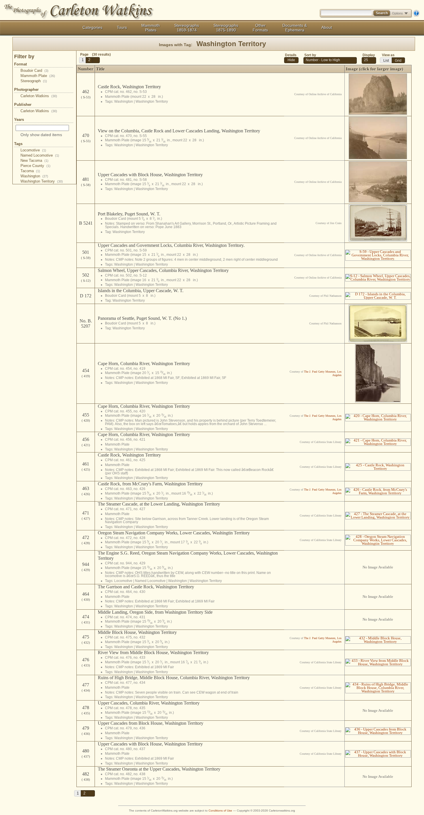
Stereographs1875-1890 (225, 27)
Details (291, 55)
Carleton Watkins (38, 96)
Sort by (310, 55)
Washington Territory (41, 181)
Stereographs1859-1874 (186, 27)
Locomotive (33, 150)
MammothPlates (150, 27)
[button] (82, 60)
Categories (92, 27)
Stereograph (33, 81)
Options (397, 13)
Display (369, 55)
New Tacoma (34, 160)
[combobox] (369, 60)
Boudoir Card (34, 70)
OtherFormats (260, 27)
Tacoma (30, 171)
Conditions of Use (220, 810)
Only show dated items (41, 134)
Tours (122, 27)
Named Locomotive (39, 155)
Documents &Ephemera (294, 27)
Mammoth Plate (37, 76)
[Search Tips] (416, 15)
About (326, 27)
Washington (34, 176)
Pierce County (35, 166)
